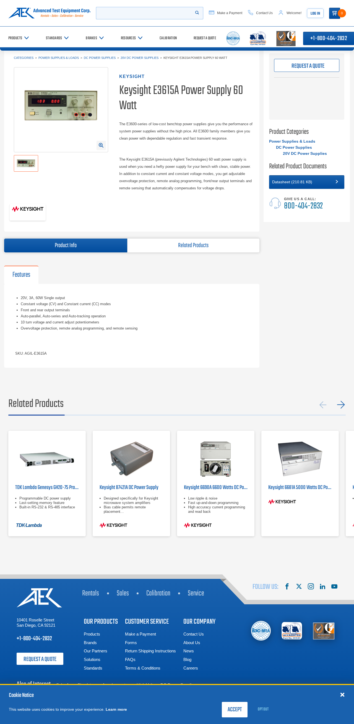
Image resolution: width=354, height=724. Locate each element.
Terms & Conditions (142, 668)
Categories (23, 57)
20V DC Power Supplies (139, 57)
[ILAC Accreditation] (261, 631)
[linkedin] (322, 587)
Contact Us (193, 634)
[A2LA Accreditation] (292, 631)
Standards (93, 668)
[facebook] (287, 587)
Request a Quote (40, 659)
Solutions (92, 659)
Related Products (193, 245)
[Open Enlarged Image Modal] (101, 145)
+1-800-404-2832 (34, 638)
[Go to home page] (49, 13)
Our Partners (95, 651)
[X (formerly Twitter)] (299, 587)
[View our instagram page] (311, 587)
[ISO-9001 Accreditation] (323, 631)
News (188, 651)
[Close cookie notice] (342, 694)
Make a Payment (140, 634)
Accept (235, 709)
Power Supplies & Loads (58, 57)
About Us (191, 642)
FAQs (130, 659)
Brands (90, 642)
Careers (190, 668)
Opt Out (263, 709)
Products (92, 634)
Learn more (116, 709)
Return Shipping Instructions (150, 651)
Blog (187, 659)
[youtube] (334, 587)
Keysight (132, 76)
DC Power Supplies (100, 57)
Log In (315, 14)
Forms (131, 642)
